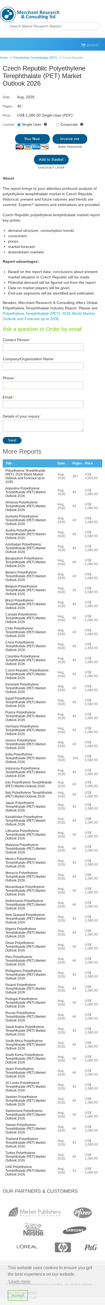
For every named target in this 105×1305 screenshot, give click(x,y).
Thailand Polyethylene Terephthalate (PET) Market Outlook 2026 (25, 1142)
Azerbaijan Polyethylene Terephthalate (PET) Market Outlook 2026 (25, 548)
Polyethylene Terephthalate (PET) (35, 57)
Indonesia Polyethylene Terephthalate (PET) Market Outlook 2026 (25, 772)
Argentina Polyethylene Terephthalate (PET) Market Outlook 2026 (25, 492)
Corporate (69, 124)
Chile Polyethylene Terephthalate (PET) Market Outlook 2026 (25, 632)
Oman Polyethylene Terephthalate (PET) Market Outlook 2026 (25, 946)
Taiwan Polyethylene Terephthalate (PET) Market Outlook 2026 (25, 1128)
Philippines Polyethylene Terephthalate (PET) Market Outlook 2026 (25, 974)
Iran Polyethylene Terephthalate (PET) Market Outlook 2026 (28, 784)
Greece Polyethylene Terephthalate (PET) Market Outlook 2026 (25, 744)
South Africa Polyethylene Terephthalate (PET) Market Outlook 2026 (25, 1044)
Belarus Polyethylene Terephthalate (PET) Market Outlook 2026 (25, 576)
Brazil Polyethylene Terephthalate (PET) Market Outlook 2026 (25, 604)
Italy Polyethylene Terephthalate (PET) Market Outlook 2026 (28, 794)
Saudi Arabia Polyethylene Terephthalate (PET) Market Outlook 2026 (25, 1030)
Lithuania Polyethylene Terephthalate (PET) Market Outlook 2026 (25, 834)
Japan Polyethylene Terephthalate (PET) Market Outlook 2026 (25, 806)
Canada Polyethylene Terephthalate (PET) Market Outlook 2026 (25, 618)
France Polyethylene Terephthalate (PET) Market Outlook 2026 (25, 716)
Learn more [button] (19, 1281)
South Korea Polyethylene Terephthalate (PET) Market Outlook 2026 (25, 1058)
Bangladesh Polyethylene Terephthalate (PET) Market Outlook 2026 (25, 562)
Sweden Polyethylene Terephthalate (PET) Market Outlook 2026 (25, 1100)
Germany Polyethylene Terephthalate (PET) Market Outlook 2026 (25, 730)
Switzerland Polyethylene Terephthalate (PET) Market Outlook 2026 (25, 1114)
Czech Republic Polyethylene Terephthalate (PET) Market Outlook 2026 (27, 674)
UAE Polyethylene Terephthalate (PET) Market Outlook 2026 (25, 1170)
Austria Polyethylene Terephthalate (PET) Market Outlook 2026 (25, 534)
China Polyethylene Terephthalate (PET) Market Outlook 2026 (25, 646)
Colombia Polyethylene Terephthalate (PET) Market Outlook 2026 (25, 660)
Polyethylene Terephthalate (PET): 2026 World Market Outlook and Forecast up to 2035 (25, 476)
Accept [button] (17, 1295)
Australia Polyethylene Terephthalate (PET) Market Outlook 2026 (25, 520)
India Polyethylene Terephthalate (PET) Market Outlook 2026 (25, 758)
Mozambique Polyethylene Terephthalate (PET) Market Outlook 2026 (25, 890)
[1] (32, 141)
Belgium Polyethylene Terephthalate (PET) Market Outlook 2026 (25, 590)
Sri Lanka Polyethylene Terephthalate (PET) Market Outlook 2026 (25, 1086)
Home (4, 57)
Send (12, 440)
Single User (31, 124)
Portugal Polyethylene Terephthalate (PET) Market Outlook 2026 (25, 1002)
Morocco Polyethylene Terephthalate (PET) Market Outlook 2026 (25, 876)
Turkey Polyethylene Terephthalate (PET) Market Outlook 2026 (25, 1156)
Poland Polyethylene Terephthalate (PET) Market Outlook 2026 (25, 988)
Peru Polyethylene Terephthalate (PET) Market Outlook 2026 (25, 960)
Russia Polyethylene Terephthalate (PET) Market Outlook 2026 (25, 1016)
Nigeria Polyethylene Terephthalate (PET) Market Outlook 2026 (25, 932)
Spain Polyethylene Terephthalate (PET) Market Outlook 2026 (25, 1072)
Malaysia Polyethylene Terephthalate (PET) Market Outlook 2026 (25, 848)
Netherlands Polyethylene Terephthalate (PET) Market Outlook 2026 (25, 904)
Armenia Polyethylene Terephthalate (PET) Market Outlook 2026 (25, 506)
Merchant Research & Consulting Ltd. (29, 14)
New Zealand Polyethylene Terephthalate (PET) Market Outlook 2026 (25, 918)
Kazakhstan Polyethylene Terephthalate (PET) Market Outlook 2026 (25, 820)
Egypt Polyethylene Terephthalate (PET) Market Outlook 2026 (25, 702)
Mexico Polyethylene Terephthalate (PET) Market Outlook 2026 (25, 862)
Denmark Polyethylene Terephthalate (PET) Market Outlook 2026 (25, 688)
